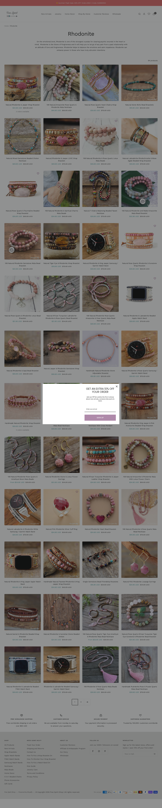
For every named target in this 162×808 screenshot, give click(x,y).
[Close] (116, 386)
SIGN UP (100, 417)
